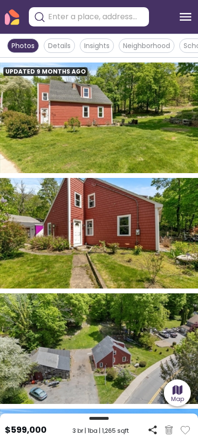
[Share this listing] (152, 429)
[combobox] (96, 17)
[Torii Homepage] (12, 17)
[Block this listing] (168, 430)
